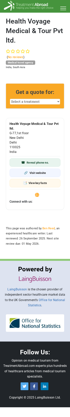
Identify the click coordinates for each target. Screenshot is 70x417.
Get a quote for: (35, 92)
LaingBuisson (17, 289)
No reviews (15, 57)
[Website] (37, 195)
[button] (35, 162)
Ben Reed (48, 228)
